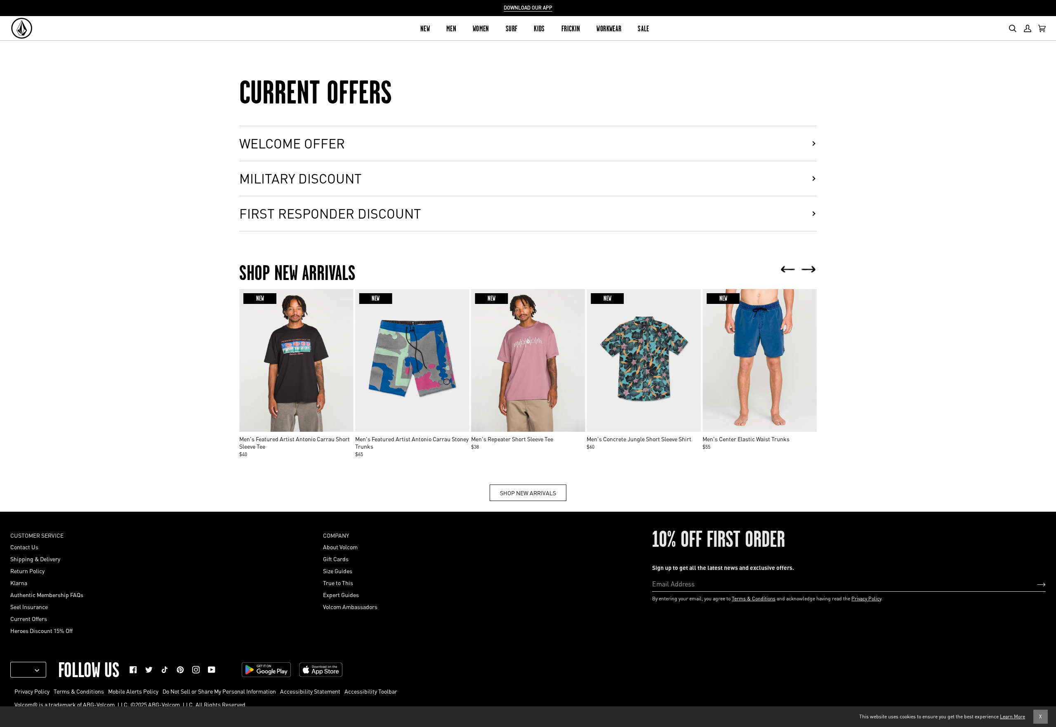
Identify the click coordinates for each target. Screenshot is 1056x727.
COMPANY (336, 535)
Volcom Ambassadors (350, 606)
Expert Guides (341, 594)
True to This (338, 582)
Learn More (1012, 716)
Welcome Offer (292, 143)
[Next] (809, 270)
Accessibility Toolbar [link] (370, 691)
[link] (133, 669)
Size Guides (337, 570)
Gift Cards (336, 558)
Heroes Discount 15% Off (41, 630)
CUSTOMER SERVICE (37, 535)
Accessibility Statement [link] (310, 691)
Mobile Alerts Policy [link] (133, 691)
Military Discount (300, 178)
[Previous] (788, 270)
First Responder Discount (330, 213)
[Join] (1035, 583)
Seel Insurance (29, 606)
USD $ (25, 669)
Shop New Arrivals (528, 492)
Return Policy (27, 570)
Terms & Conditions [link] (79, 691)
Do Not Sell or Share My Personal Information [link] (219, 691)
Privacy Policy (866, 598)
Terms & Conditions (754, 598)
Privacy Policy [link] (32, 691)
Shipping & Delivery (35, 558)
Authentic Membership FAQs (46, 594)
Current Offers (28, 618)
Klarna (18, 582)
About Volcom (340, 547)
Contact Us (24, 547)
